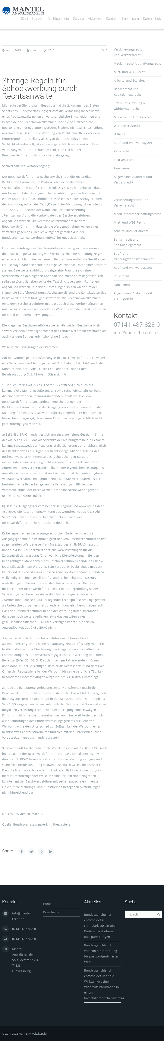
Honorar (49, 904)
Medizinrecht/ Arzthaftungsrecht (137, 63)
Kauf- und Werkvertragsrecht (134, 143)
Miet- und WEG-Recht (129, 72)
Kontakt (112, 19)
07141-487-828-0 (137, 324)
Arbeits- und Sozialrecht (131, 80)
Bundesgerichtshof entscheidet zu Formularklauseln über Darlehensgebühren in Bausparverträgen (100, 925)
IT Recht (119, 134)
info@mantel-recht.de (136, 332)
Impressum (130, 19)
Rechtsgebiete (58, 19)
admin (34, 50)
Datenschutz (152, 19)
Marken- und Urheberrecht (133, 117)
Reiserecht (121, 151)
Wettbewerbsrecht (127, 126)
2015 (51, 50)
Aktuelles (95, 19)
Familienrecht (123, 168)
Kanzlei (37, 19)
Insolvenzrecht (124, 160)
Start (24, 19)
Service (78, 19)
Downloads (51, 912)
